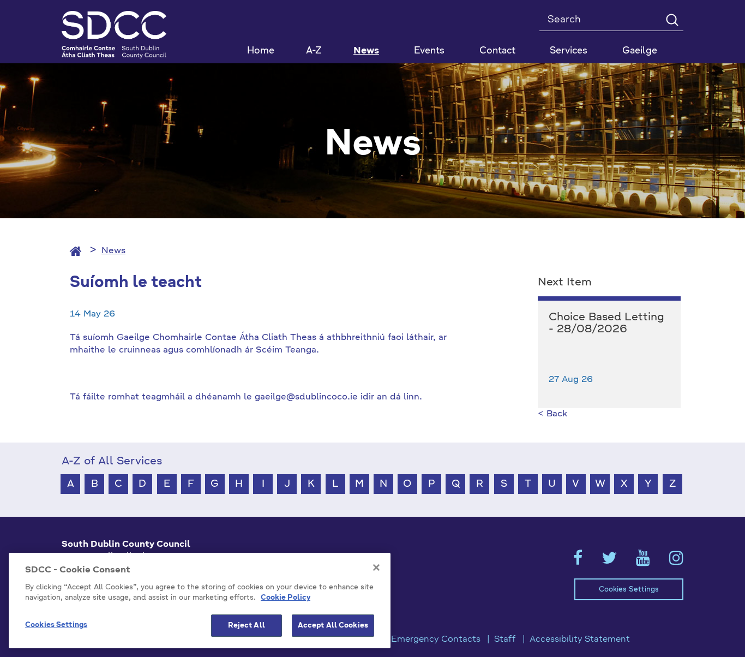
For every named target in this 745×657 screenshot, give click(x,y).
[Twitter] (609, 561)
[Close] (376, 567)
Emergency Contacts (435, 639)
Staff (505, 639)
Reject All (246, 625)
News (366, 51)
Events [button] (429, 51)
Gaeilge (639, 51)
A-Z (314, 51)
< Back (552, 414)
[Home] (76, 251)
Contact (497, 51)
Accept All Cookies (333, 625)
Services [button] (568, 51)
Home (260, 51)
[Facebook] (577, 561)
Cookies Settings (629, 589)
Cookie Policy (285, 598)
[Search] (671, 19)
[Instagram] (676, 561)
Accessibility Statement (580, 639)
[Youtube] (643, 561)
